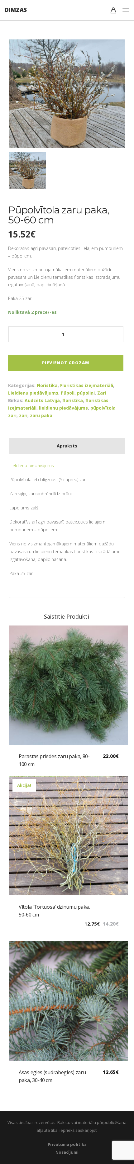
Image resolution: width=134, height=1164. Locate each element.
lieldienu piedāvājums (63, 408)
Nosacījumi (67, 1152)
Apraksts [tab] (67, 446)
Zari (101, 393)
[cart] (113, 11)
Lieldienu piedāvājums (33, 393)
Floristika (47, 385)
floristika (72, 400)
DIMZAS (16, 9)
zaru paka (41, 415)
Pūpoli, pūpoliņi (78, 393)
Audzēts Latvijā (42, 400)
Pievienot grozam (65, 362)
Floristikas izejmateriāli (86, 385)
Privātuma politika (67, 1144)
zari (23, 415)
